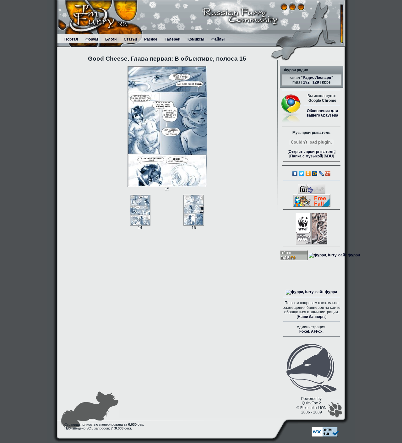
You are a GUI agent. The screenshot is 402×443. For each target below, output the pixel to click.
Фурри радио (296, 70)
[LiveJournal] (321, 173)
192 (306, 82)
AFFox (317, 331)
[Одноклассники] (308, 173)
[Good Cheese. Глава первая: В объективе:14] (140, 210)
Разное (150, 39)
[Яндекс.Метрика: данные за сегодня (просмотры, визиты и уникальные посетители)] (311, 292)
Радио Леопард (317, 77)
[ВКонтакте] (295, 173)
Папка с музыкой (306, 156)
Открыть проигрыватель (311, 152)
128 (315, 82)
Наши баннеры (311, 316)
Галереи (172, 39)
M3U (329, 156)
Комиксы (195, 39)
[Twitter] (301, 173)
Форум (91, 39)
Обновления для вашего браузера (322, 113)
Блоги (111, 39)
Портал (71, 39)
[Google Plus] (328, 173)
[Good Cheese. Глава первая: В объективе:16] (193, 210)
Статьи (130, 39)
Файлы (218, 39)
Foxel (304, 331)
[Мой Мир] (315, 173)
